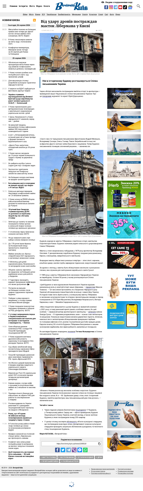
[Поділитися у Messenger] (79, 450)
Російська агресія (70, 461)
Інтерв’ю (23, 6)
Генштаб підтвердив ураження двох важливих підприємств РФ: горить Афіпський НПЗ (21, 357)
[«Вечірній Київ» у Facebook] (106, 7)
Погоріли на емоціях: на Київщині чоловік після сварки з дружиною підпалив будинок (20, 291)
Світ (106, 14)
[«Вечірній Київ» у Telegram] (116, 7)
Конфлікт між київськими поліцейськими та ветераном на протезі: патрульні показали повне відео (21, 445)
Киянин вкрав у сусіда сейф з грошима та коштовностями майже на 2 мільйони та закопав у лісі (22, 386)
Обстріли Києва (67, 457)
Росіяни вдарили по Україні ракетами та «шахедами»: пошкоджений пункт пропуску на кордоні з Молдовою (21, 406)
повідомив (46, 96)
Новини (13, 6)
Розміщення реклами (126, 471)
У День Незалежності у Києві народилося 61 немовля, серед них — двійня (21, 119)
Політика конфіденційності (101, 473)
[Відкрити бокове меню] (4, 6)
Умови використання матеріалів (103, 469)
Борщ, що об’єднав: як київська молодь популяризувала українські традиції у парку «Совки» (20, 417)
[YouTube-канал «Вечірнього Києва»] (120, 7)
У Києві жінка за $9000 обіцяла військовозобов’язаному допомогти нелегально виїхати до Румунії (21, 202)
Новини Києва (11, 20)
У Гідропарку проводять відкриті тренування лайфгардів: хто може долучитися (22, 282)
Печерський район (50, 461)
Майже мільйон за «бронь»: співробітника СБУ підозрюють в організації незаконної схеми (21, 256)
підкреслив (90, 287)
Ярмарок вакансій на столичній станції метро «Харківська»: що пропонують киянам (21, 436)
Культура (93, 14)
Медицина (76, 14)
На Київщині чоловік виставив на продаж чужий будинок (21, 178)
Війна (25, 14)
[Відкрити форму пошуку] (138, 6)
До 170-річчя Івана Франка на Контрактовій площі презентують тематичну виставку (19, 247)
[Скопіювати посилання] (99, 443)
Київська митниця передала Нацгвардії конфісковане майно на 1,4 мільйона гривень (21, 193)
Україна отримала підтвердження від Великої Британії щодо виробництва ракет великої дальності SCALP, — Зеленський (20, 98)
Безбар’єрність (64, 14)
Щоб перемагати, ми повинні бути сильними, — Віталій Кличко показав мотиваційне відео (21, 455)
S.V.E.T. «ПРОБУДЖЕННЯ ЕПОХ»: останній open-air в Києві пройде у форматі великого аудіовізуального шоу (22, 138)
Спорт (100, 14)
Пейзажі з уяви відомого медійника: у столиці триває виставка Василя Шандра (20, 300)
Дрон (99, 457)
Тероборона (51, 14)
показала (71, 332)
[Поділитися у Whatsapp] (85, 450)
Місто (31, 14)
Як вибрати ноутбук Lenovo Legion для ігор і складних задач (21, 164)
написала (92, 312)
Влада (37, 14)
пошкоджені (81, 410)
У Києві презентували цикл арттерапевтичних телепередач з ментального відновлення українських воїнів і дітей (21, 110)
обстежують (72, 422)
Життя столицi (49, 457)
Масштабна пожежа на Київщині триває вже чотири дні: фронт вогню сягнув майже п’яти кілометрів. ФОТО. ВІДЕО (22, 32)
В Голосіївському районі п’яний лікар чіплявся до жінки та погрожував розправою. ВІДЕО (21, 427)
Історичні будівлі (85, 457)
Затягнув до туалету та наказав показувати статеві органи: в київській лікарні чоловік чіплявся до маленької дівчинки (21, 225)
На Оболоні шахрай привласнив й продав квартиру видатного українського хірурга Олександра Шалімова (21, 366)
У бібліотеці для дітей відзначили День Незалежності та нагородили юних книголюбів (22, 264)
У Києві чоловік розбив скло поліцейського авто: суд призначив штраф (20, 75)
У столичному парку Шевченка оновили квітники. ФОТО (21, 233)
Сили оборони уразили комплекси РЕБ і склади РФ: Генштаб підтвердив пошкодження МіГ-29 (20, 330)
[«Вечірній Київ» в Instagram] (111, 7)
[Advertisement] (71, 117)
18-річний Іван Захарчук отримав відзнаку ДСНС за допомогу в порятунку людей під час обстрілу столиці (19, 213)
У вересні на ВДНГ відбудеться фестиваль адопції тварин (21, 90)
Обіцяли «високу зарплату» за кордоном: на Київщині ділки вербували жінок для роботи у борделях (21, 273)
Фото (32, 6)
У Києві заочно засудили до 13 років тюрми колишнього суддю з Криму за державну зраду (21, 156)
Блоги (47, 6)
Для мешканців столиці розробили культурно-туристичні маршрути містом (22, 83)
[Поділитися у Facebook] (57, 450)
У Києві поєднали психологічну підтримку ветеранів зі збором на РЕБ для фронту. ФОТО (21, 308)
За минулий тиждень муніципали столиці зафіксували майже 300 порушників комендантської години (22, 128)
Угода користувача (98, 471)
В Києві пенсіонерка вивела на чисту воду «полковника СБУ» (20, 42)
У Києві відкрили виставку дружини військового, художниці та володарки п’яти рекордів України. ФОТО (20, 340)
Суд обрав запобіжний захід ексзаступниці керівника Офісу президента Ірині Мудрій (21, 349)
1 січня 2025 (45, 30)
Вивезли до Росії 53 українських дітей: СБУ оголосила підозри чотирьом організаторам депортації (22, 376)
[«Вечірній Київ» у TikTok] (125, 7)
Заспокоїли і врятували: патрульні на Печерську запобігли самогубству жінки (20, 171)
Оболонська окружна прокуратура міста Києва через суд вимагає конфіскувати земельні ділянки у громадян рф (22, 65)
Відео (39, 6)
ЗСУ (43, 14)
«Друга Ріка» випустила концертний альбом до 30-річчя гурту (21, 147)
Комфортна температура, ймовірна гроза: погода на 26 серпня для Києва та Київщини (18, 51)
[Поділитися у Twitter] (63, 450)
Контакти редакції (124, 469)
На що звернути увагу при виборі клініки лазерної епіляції (21, 239)
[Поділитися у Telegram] (68, 450)
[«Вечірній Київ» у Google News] (130, 7)
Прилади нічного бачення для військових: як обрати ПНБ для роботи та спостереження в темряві (21, 396)
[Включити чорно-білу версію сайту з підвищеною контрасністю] (117, 2)
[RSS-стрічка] (34, 20)
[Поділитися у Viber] (74, 450)
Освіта (85, 14)
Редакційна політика (125, 473)
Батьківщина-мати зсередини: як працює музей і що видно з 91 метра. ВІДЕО (21, 185)
